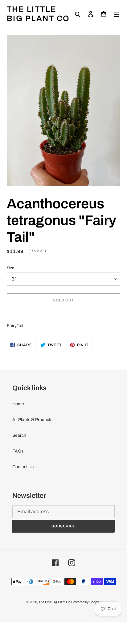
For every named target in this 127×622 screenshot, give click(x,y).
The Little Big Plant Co (38, 14)
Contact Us (23, 466)
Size (10, 268)
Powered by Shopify (85, 602)
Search (19, 435)
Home (18, 404)
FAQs (17, 451)
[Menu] (116, 13)
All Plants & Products (32, 419)
